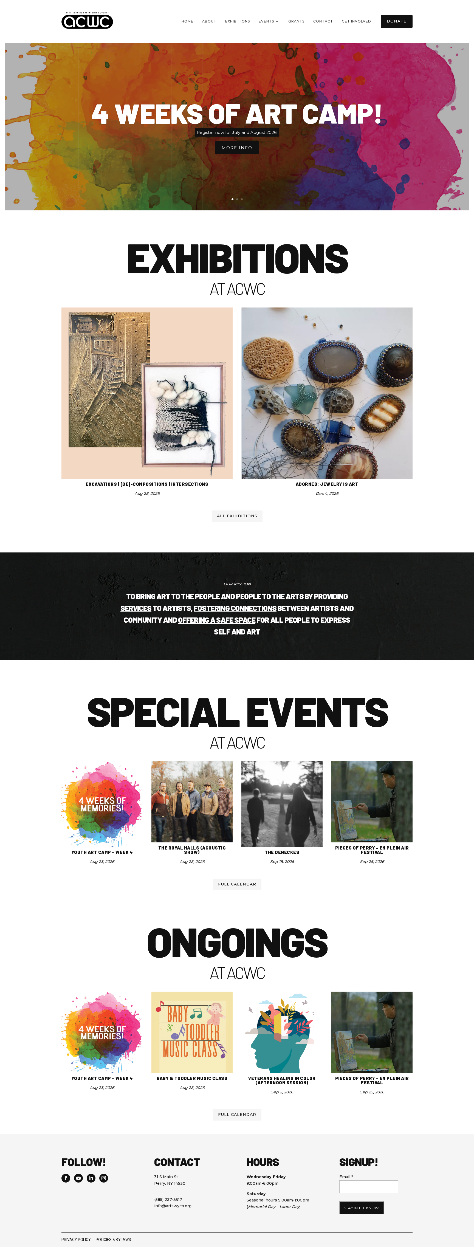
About (209, 21)
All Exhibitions (237, 516)
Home (187, 21)
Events (266, 21)
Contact (323, 21)
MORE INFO (237, 147)
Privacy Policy (76, 1239)
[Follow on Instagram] (103, 1178)
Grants (296, 21)
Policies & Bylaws (113, 1239)
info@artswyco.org (172, 1205)
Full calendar (237, 884)
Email (346, 1176)
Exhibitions (237, 21)
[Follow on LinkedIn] (91, 1178)
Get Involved (356, 21)
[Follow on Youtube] (78, 1178)
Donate (397, 21)
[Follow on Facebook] (65, 1178)
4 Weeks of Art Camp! (237, 112)
